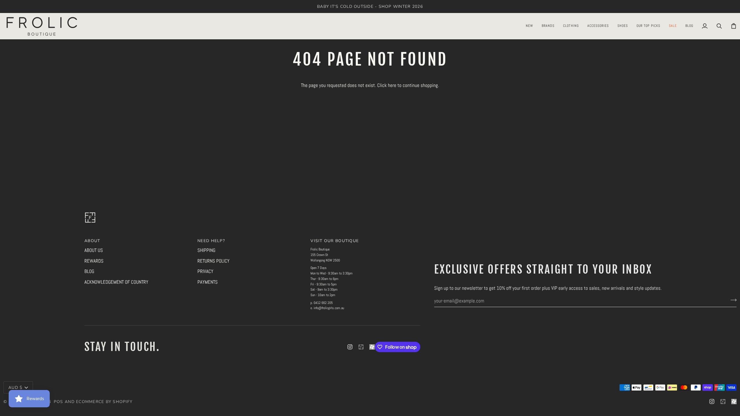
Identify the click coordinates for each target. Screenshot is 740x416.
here (392, 85)
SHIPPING (206, 250)
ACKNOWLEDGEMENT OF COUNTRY (116, 282)
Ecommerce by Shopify (104, 401)
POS (58, 401)
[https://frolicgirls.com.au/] (372, 347)
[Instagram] (350, 347)
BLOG (89, 271)
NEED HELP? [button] (211, 241)
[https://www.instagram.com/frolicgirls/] (361, 347)
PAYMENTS (207, 282)
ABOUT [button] (92, 241)
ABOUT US (93, 250)
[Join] (732, 299)
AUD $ (15, 387)
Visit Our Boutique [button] (334, 241)
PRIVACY (205, 271)
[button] (529, 26)
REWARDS (93, 261)
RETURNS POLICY (213, 261)
